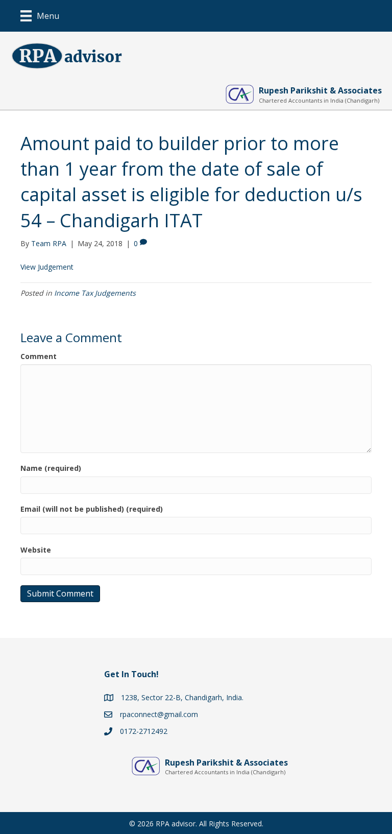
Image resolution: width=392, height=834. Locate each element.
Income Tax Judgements (95, 293)
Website (35, 550)
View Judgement (47, 267)
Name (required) (50, 468)
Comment (38, 356)
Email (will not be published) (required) (91, 509)
